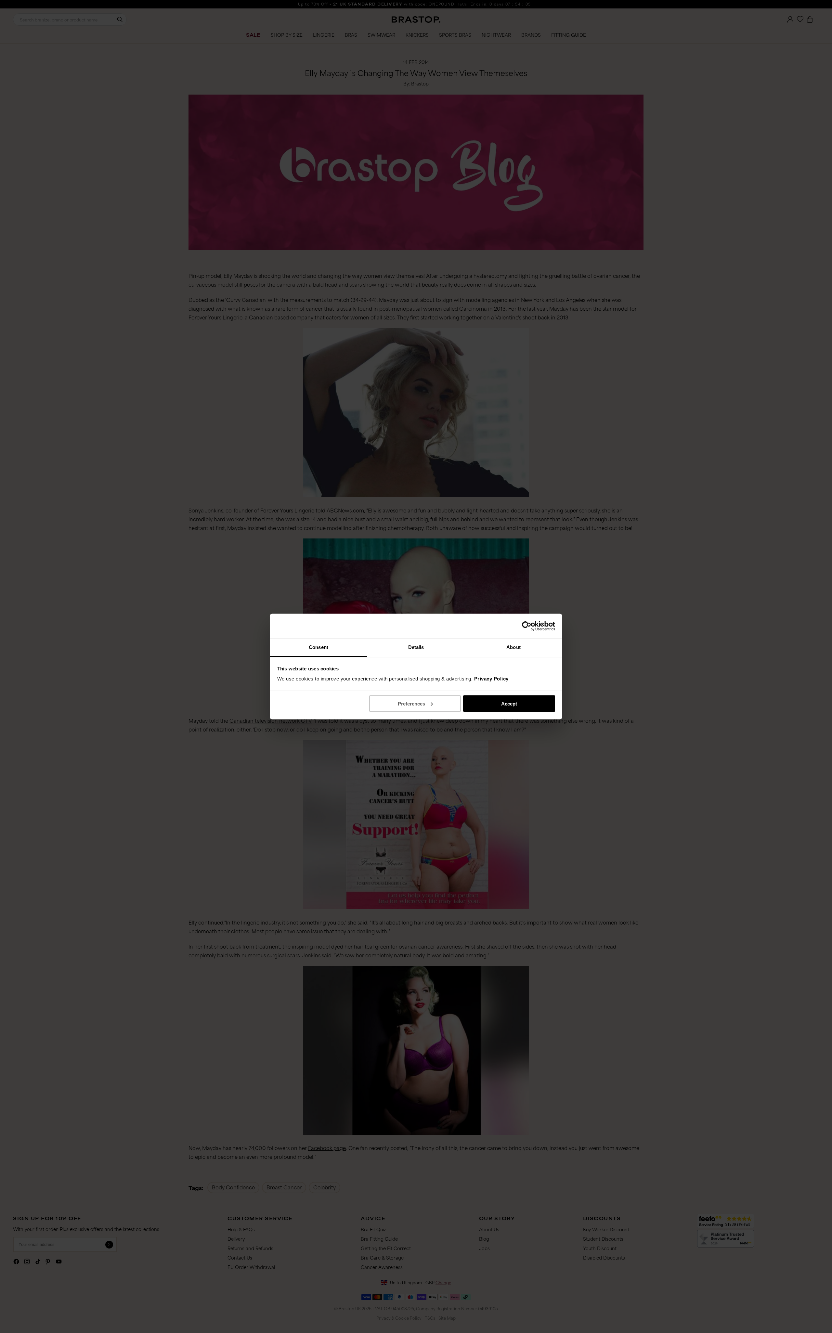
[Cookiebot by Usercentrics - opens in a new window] (526, 626)
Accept (509, 703)
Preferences (411, 703)
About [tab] (513, 647)
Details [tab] (416, 647)
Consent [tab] (318, 647)
